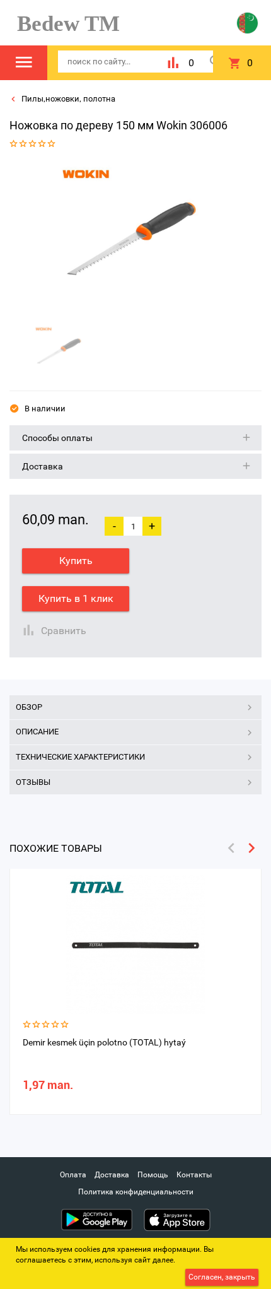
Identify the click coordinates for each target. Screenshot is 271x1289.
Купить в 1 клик (75, 598)
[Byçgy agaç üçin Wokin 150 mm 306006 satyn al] (131, 239)
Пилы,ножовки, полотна (67, 98)
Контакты (194, 1174)
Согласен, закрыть (221, 1277)
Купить (76, 561)
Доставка (112, 1174)
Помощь (152, 1174)
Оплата (73, 1174)
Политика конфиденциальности (135, 1191)
